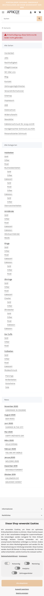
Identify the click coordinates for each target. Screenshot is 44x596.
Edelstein (8, 194)
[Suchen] (39, 18)
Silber (6, 160)
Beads (7, 238)
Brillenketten (10, 379)
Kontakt (7, 81)
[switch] (7, 563)
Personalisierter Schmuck (15, 133)
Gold (6, 156)
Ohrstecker (9, 309)
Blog (6, 77)
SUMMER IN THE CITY (14, 427)
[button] (31, 12)
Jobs (6, 58)
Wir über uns (9, 72)
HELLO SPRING (11, 444)
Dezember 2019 (10, 466)
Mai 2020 (8, 432)
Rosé (6, 164)
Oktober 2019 (9, 474)
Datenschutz (9, 110)
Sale (7, 387)
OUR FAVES (10, 418)
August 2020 (9, 415)
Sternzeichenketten (12, 205)
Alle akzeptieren (22, 583)
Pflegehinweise (10, 67)
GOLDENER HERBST (13, 482)
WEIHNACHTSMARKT (14, 470)
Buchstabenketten (12, 168)
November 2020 (11, 406)
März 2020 (9, 440)
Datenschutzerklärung (9, 556)
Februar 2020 (10, 449)
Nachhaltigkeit (10, 62)
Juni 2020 (8, 423)
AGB (6, 105)
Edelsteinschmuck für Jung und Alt (19, 124)
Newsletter (8, 119)
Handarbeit (9, 53)
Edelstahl (8, 179)
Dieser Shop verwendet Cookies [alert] (22, 523)
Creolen (7, 298)
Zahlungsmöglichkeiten (14, 86)
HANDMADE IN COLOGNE (15, 410)
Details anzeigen (22, 593)
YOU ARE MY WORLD (13, 453)
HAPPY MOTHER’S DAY (14, 435)
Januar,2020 (9, 457)
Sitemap (8, 95)
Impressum (9, 100)
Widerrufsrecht (10, 114)
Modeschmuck (10, 370)
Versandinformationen (14, 91)
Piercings (9, 376)
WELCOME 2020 (12, 461)
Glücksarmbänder (12, 234)
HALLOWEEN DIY (12, 478)
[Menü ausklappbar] (3, 11)
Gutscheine (10, 383)
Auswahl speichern (22, 589)
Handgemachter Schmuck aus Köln (19, 129)
